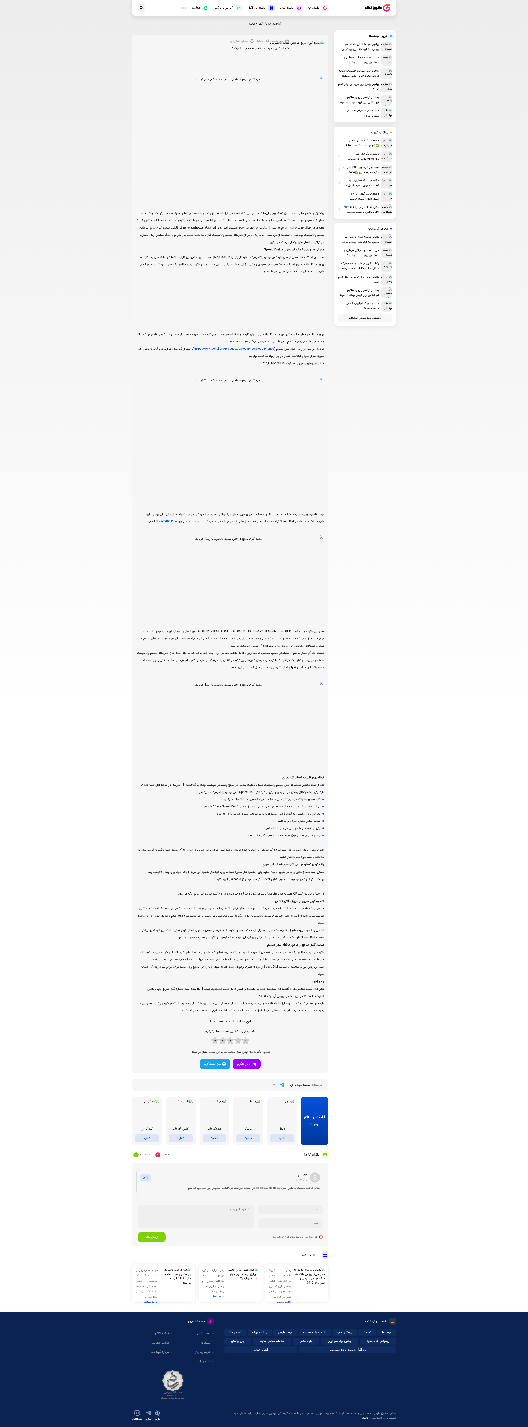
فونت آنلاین (161, 1333)
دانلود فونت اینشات (315, 1332)
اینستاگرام (137, 1419)
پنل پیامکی (237, 1341)
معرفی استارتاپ (239, 41)
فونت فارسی (285, 1332)
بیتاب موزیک (260, 1332)
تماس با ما (204, 1361)
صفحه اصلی (203, 1333)
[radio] (245, 1041)
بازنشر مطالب (160, 1342)
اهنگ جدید (261, 1350)
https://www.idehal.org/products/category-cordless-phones (234, 349)
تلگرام (148, 1419)
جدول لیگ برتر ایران (339, 1341)
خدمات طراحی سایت (272, 1341)
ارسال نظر (152, 1237)
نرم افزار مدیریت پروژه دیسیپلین (347, 1350)
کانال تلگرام (244, 1064)
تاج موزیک (235, 1332)
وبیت (365, 1418)
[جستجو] (141, 8)
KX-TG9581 (166, 521)
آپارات (157, 1419)
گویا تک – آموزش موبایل (377, 8)
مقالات (196, 8)
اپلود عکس (305, 1341)
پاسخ (145, 1177)
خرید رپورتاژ (203, 1352)
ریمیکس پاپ (344, 1332)
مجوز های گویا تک (172, 1384)
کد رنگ (367, 1332)
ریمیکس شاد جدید (378, 1341)
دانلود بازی (287, 8)
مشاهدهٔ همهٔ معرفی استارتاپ (365, 318)
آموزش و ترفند (224, 8)
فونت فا (386, 1332)
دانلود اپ (313, 8)
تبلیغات (206, 1342)
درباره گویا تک (160, 1352)
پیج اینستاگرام (212, 1064)
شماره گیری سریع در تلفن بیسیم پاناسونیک (260, 48)
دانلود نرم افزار (257, 8)
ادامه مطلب (284, 1302)
